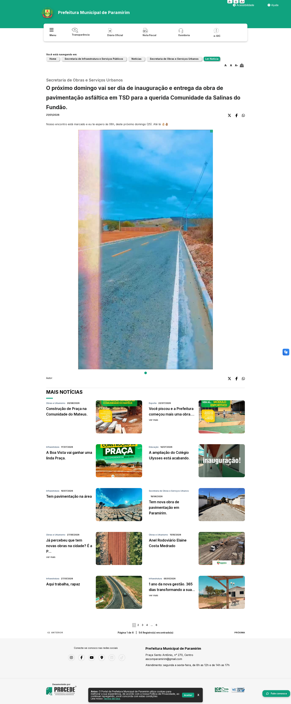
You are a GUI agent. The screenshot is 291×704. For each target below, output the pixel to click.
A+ (242, 1)
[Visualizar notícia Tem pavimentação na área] (119, 520)
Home (53, 58)
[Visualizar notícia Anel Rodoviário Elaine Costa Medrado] (222, 564)
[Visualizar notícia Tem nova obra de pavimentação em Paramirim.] (222, 520)
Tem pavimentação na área (69, 496)
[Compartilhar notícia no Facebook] (236, 115)
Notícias (136, 58)
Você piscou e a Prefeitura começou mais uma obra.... (171, 414)
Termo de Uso (111, 698)
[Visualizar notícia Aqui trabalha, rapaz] (119, 607)
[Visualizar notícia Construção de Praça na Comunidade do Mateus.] (119, 432)
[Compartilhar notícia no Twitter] (229, 115)
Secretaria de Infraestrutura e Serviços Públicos (94, 58)
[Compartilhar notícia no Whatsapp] (243, 115)
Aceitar (188, 695)
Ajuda (274, 5)
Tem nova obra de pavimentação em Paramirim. (164, 507)
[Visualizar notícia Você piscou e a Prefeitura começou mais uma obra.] (222, 432)
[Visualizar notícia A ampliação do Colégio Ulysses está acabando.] (222, 476)
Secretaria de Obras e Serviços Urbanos (174, 58)
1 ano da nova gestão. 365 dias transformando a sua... (172, 589)
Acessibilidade (245, 5)
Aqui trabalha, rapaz (63, 584)
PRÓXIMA (239, 632)
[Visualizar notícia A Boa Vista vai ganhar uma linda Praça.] (119, 476)
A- (229, 1)
